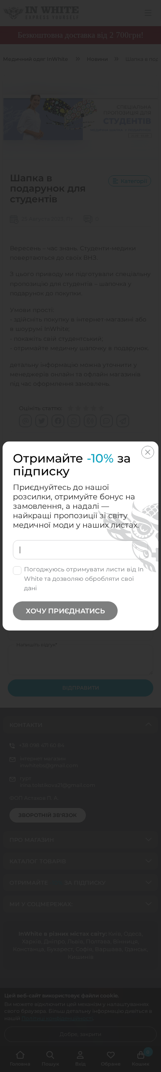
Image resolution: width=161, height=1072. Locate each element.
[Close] (147, 452)
